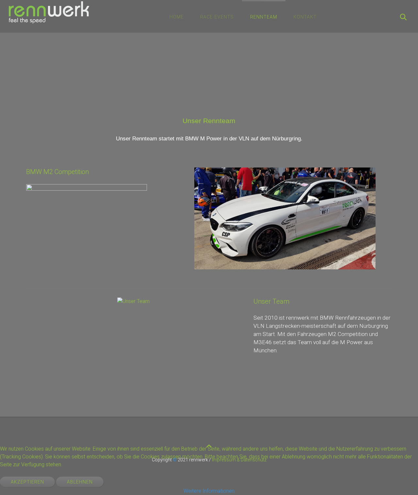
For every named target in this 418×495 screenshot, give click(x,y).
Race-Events (217, 17)
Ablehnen (80, 482)
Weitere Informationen (209, 491)
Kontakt (305, 17)
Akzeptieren (27, 482)
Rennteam (263, 17)
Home (176, 17)
